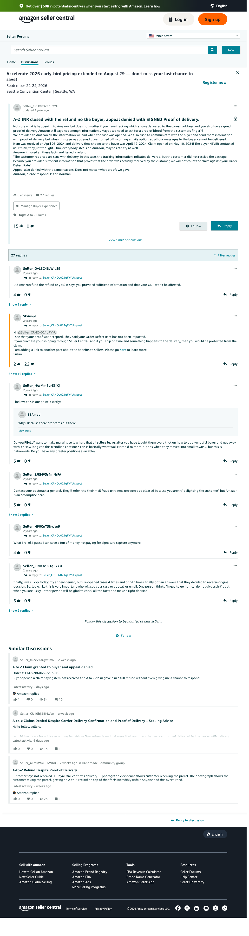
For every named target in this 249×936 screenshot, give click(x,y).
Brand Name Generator (143, 877)
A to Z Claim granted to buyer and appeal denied (53, 667)
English (217, 834)
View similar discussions (126, 240)
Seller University (192, 882)
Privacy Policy (103, 908)
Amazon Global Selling (35, 882)
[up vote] (20, 226)
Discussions (29, 62)
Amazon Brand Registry (89, 872)
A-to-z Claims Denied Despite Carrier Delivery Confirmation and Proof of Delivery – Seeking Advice (93, 721)
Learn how (152, 6)
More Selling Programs (89, 887)
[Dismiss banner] (237, 73)
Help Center (188, 877)
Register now (215, 82)
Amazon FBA (81, 877)
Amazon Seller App (140, 882)
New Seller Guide (31, 877)
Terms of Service (76, 908)
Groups (49, 62)
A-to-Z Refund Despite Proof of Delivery (45, 770)
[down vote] (31, 226)
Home (11, 62)
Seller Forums (190, 872)
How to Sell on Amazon (36, 872)
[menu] (235, 106)
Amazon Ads (81, 882)
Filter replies (227, 255)
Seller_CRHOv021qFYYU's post (62, 277)
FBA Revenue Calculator (143, 872)
